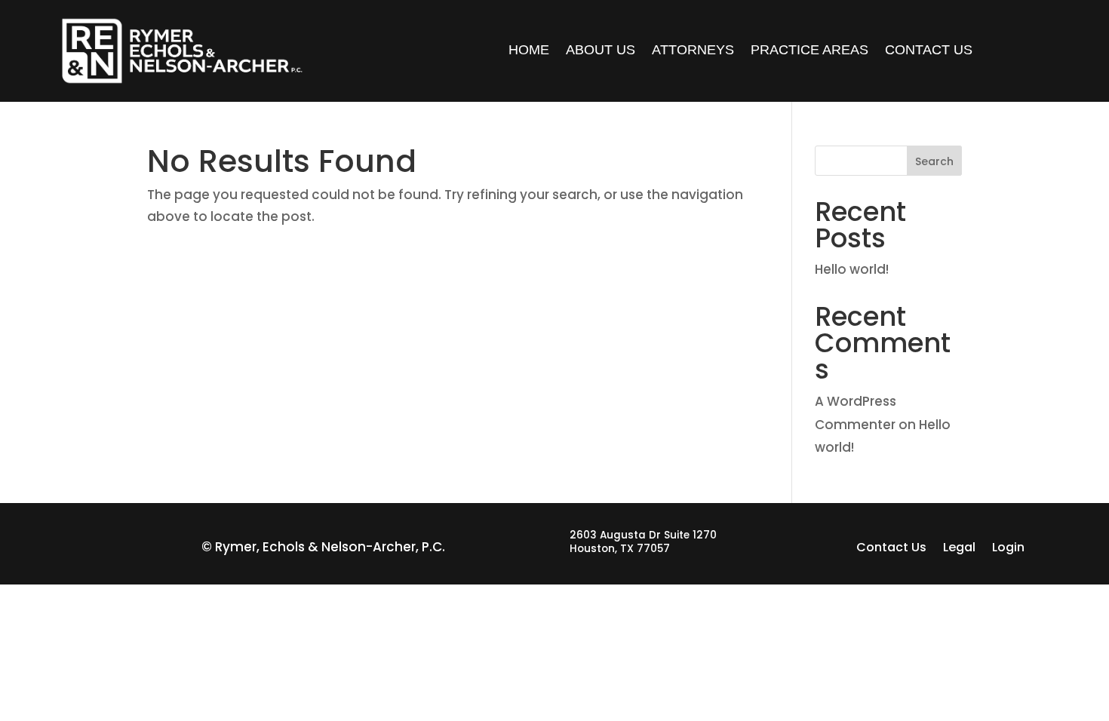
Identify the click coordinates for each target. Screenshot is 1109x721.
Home (528, 50)
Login (1008, 549)
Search (934, 161)
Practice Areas (809, 50)
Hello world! (852, 269)
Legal (959, 549)
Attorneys (693, 50)
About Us (600, 50)
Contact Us (928, 50)
